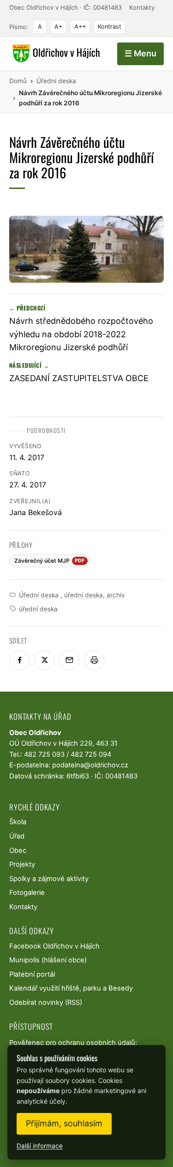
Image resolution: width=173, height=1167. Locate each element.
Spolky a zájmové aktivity (49, 879)
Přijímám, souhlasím (64, 1123)
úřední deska (38, 609)
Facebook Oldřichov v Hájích (54, 946)
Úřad (16, 836)
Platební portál (32, 974)
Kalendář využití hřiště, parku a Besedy (71, 988)
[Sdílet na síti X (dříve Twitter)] (44, 660)
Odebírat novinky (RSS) (45, 1002)
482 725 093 (44, 754)
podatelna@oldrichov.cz (90, 765)
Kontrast (109, 26)
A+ (58, 26)
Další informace (40, 1145)
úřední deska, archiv (94, 595)
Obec (17, 850)
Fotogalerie (27, 892)
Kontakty (142, 7)
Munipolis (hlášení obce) (48, 960)
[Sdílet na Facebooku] (19, 660)
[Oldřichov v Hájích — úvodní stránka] (54, 53)
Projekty (22, 864)
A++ (80, 26)
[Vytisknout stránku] (94, 660)
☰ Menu (140, 53)
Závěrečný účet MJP (49, 560)
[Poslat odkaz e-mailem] (69, 660)
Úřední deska (39, 595)
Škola (17, 822)
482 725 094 (91, 754)
